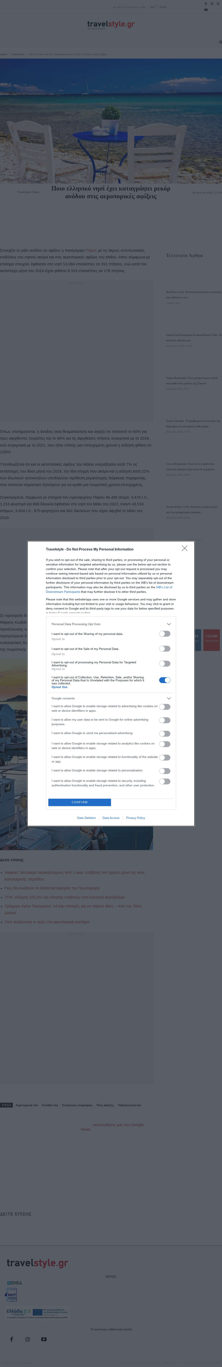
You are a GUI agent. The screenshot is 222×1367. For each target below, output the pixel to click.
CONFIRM (80, 802)
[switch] (164, 634)
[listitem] (111, 624)
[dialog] (111, 683)
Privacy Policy (135, 818)
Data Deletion (86, 818)
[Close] (186, 549)
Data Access (111, 818)
